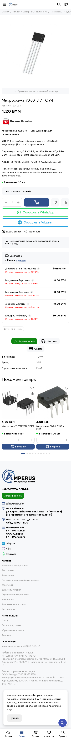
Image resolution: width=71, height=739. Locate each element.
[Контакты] (65, 4)
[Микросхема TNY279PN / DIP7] (18, 402)
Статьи (5, 620)
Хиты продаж (8, 609)
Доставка (52, 341)
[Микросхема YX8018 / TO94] (35, 50)
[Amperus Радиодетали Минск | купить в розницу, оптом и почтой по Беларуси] (13, 4)
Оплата (38, 348)
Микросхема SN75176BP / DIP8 (50, 428)
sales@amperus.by (15, 503)
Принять (14, 718)
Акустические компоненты (15, 594)
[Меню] (4, 4)
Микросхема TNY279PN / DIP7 (18, 426)
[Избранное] (55, 202)
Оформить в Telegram (38, 222)
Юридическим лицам (13, 630)
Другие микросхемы (13, 328)
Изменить (21, 260)
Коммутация (8, 575)
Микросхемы (56, 11)
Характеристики (27, 341)
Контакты (6, 635)
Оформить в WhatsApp (38, 212)
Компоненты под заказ (14, 604)
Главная (5, 11)
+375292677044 (15, 489)
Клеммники (7, 584)
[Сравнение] (65, 202)
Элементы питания (11, 589)
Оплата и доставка (11, 625)
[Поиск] (58, 4)
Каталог (16, 11)
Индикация (8, 599)
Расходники (8, 570)
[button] (23, 453)
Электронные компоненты (35, 11)
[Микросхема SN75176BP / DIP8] (52, 402)
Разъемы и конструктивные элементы (21, 580)
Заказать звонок (13, 495)
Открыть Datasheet (21, 121)
